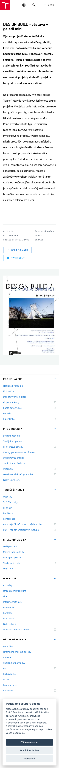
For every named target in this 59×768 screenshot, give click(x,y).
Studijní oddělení (11, 435)
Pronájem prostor (12, 557)
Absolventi (12, 690)
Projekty (7, 507)
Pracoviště (8, 618)
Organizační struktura (14, 590)
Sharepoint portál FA (14, 662)
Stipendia (8, 468)
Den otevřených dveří (14, 396)
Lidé (5, 596)
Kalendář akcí (10, 684)
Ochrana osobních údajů (16, 629)
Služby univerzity (11, 563)
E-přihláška (9, 418)
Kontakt (7, 413)
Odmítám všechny (29, 750)
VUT (9, 668)
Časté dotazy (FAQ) (13, 407)
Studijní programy (12, 441)
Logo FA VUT (9, 568)
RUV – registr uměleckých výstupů (21, 529)
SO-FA (6, 679)
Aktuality (7, 585)
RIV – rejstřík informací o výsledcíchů (22, 524)
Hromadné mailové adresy (17, 651)
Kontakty (7, 612)
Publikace (8, 513)
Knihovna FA (9, 673)
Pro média (8, 607)
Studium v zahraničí (13, 457)
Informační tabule (12, 601)
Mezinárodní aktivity (13, 551)
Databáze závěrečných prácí (18, 474)
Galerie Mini (9, 623)
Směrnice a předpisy (14, 463)
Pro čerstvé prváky (13, 446)
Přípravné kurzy (11, 402)
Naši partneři (10, 546)
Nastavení (29, 758)
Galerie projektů (11, 479)
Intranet (7, 657)
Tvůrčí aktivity (10, 502)
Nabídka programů (13, 385)
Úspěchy (7, 496)
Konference (9, 518)
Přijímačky (8, 391)
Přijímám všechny (29, 742)
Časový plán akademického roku (20, 452)
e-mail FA (8, 646)
